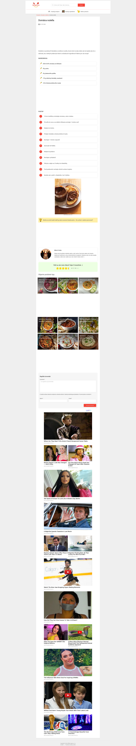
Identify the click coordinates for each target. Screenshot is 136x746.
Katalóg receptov (55, 11)
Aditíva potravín (84, 11)
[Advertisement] (68, 36)
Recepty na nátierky (45, 15)
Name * (41, 398)
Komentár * (42, 379)
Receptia (38, 15)
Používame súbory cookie (70, 744)
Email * (70, 398)
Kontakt (62, 744)
